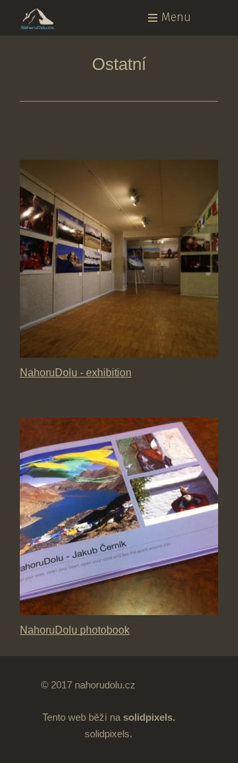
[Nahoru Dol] (52, 16)
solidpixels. (108, 733)
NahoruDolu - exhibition (76, 372)
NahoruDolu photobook (75, 630)
